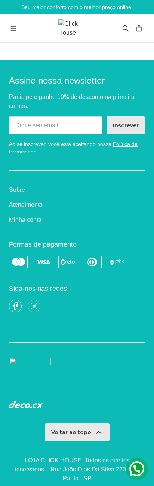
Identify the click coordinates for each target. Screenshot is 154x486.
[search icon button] (126, 28)
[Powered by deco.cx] (26, 404)
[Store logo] (77, 28)
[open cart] (139, 28)
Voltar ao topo (71, 432)
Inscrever (126, 125)
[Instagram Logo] (34, 306)
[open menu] (13, 28)
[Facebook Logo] (15, 306)
